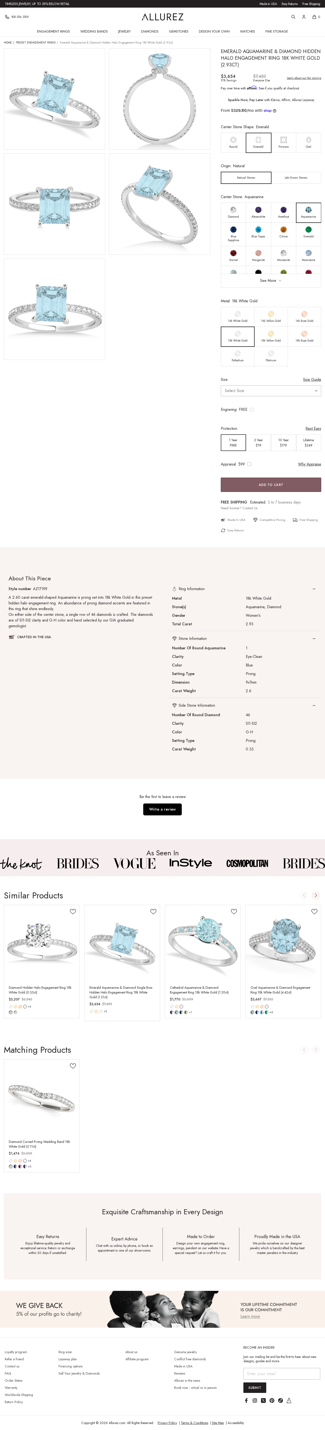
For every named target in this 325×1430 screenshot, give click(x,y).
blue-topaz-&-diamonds (262, 1012)
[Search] (293, 17)
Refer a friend (14, 1359)
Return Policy (14, 1402)
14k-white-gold (11, 1007)
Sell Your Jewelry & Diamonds (79, 1373)
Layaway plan (68, 1359)
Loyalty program (16, 1352)
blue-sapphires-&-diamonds (181, 1012)
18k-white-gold (25, 1007)
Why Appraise (309, 464)
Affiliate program (137, 1359)
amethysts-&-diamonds (172, 1012)
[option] (233, 143)
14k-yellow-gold (15, 1007)
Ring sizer (65, 1352)
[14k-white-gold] (11, 1007)
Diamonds (149, 31)
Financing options (71, 1366)
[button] (271, 409)
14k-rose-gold (20, 1007)
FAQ (8, 1373)
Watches (247, 31)
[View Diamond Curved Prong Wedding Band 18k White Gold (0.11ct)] (41, 1097)
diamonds (11, 1166)
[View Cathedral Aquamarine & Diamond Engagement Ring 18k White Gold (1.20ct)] (203, 942)
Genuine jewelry (185, 1352)
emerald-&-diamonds (267, 1012)
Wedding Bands (94, 31)
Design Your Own (214, 31)
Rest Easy (313, 428)
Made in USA (268, 3)
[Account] (303, 17)
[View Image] (21, 863)
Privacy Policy (167, 1422)
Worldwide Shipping (19, 1394)
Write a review (162, 809)
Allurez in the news (187, 1380)
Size (224, 379)
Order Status (13, 1380)
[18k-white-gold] (101, 1011)
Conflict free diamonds (190, 1359)
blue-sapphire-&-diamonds (257, 1012)
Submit (254, 1387)
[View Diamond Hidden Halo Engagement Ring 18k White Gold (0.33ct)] (41, 942)
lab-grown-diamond (15, 1012)
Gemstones (178, 31)
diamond (11, 1012)
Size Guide (312, 379)
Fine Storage (277, 31)
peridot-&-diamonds (186, 1012)
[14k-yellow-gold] (15, 1007)
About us (131, 1352)
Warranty (11, 1387)
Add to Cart (271, 484)
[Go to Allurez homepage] (162, 16)
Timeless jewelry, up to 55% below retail (37, 3)
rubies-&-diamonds (20, 1166)
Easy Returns (290, 3)
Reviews (179, 1373)
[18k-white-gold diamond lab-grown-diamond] (25, 1007)
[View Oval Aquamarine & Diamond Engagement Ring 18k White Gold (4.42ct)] (283, 942)
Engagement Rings (53, 31)
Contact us (12, 1366)
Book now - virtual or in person (195, 1387)
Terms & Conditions (194, 1422)
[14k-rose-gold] (20, 1007)
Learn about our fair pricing (304, 78)
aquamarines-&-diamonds (176, 1012)
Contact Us (249, 508)
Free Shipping (311, 3)
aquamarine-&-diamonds (252, 1012)
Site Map (218, 1422)
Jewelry (124, 31)
